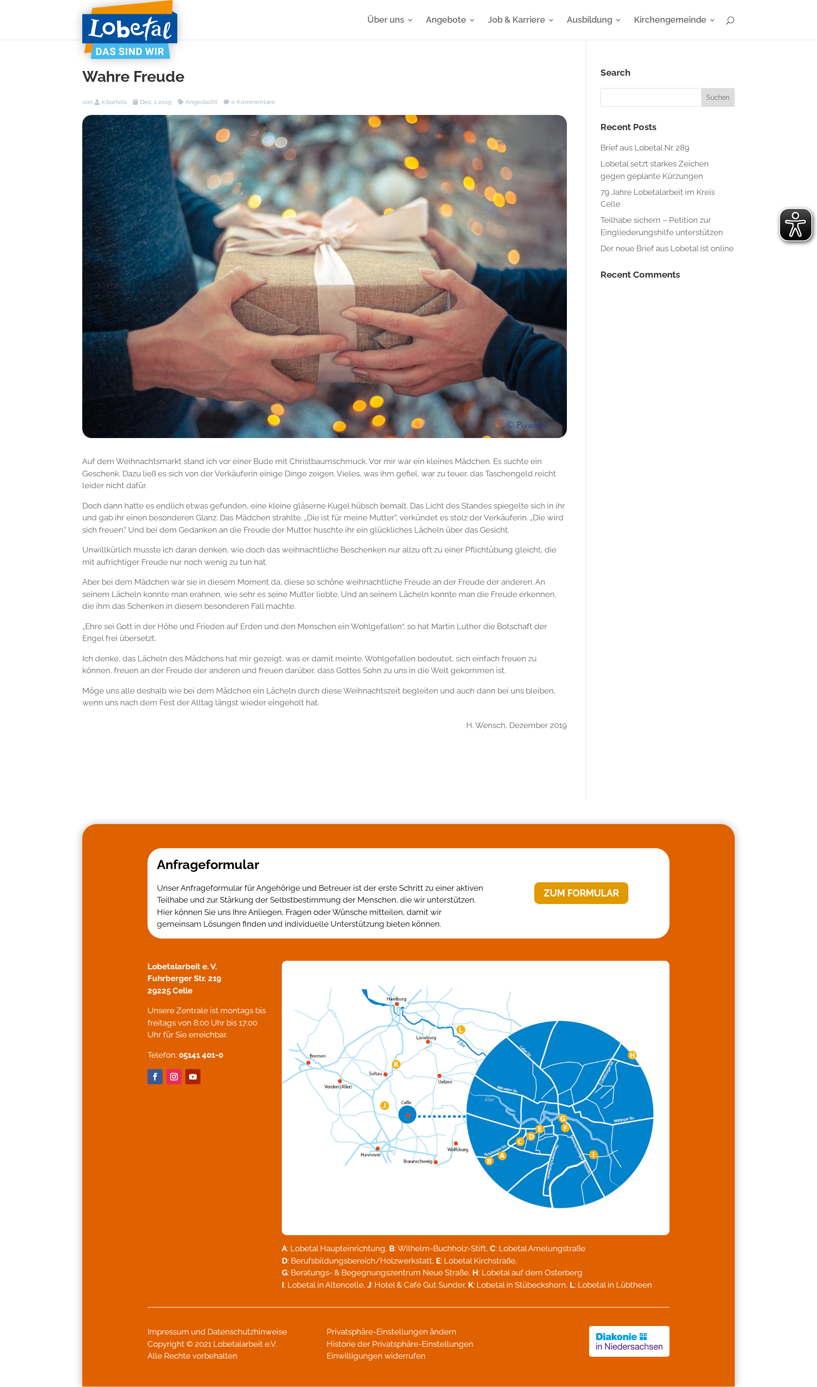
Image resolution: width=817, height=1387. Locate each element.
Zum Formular (581, 893)
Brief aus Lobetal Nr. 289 (644, 147)
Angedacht (201, 101)
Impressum (168, 1331)
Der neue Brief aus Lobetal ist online (667, 248)
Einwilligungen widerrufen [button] (376, 1356)
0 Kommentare (253, 101)
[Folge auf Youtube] (192, 1076)
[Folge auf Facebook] (155, 1076)
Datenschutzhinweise (247, 1331)
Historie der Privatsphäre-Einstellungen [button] (400, 1344)
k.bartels (114, 101)
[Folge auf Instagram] (174, 1076)
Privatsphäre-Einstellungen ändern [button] (391, 1331)
